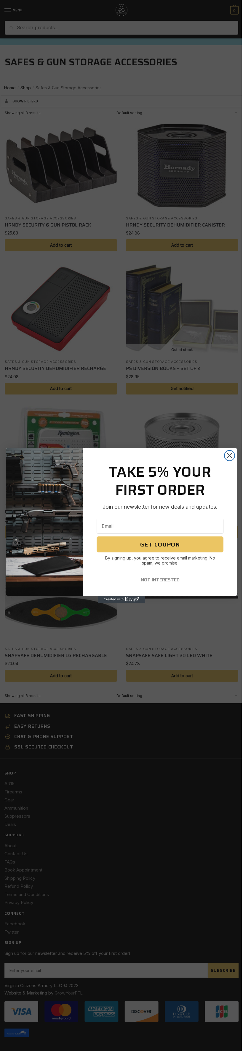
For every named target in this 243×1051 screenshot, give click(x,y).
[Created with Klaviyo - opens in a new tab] (121, 599)
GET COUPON (160, 544)
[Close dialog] (229, 455)
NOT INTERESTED (160, 579)
